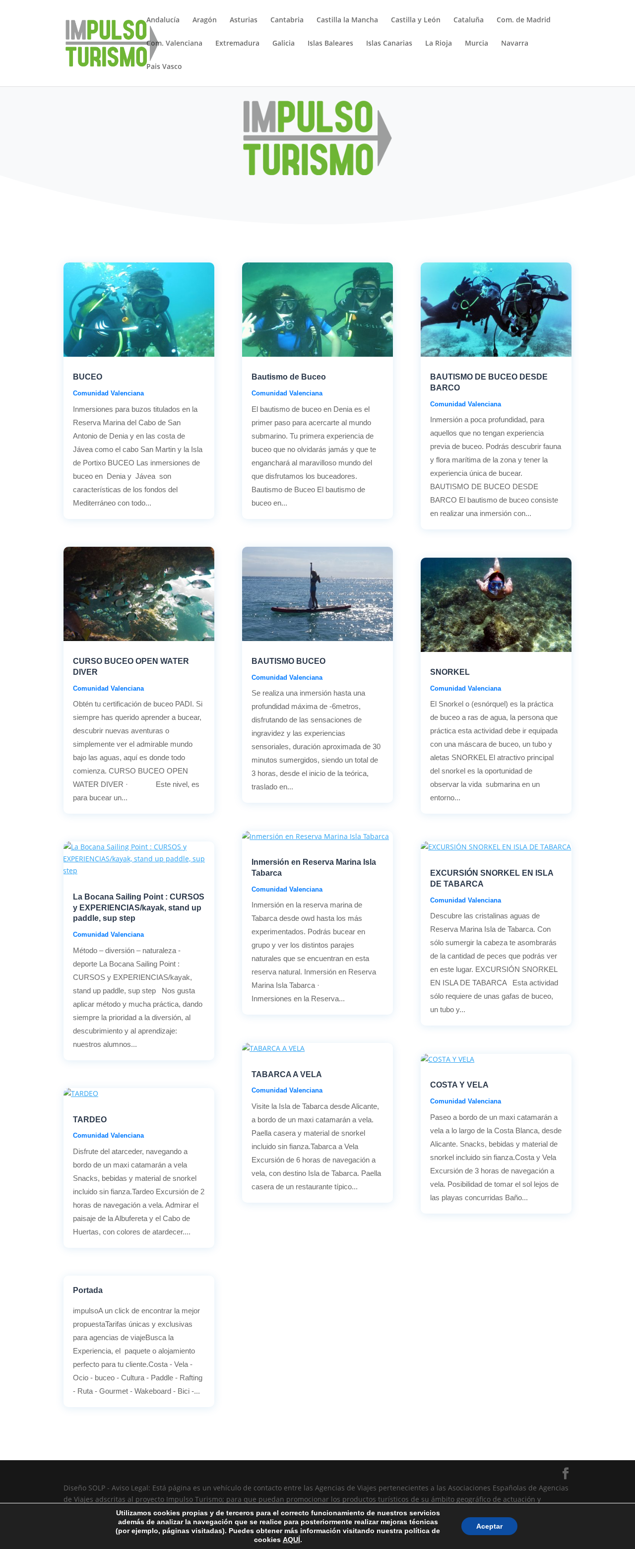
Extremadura (237, 44)
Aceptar (489, 1526)
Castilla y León (416, 20)
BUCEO (87, 377)
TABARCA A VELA (287, 1074)
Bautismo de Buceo (289, 377)
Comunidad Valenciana (108, 393)
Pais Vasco (164, 67)
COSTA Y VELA (459, 1085)
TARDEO (90, 1119)
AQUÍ (291, 1540)
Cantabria (287, 20)
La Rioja (438, 44)
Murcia (476, 44)
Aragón (204, 20)
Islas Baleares (330, 44)
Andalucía (163, 20)
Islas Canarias (389, 44)
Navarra (514, 44)
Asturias (243, 20)
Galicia (283, 44)
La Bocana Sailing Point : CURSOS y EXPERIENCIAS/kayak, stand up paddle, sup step (138, 908)
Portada (88, 1290)
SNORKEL (450, 672)
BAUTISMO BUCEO (288, 661)
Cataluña (468, 20)
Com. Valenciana (174, 44)
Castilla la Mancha (347, 20)
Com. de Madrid (524, 20)
